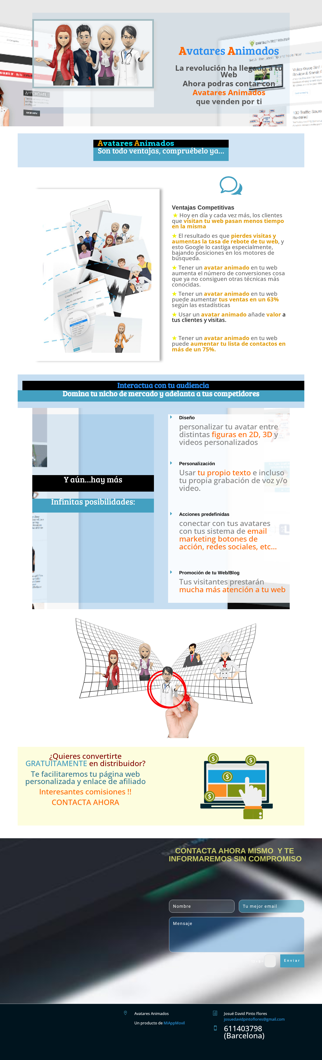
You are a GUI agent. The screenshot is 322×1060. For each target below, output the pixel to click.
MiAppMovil (174, 1023)
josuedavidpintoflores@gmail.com (254, 1019)
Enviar (292, 960)
